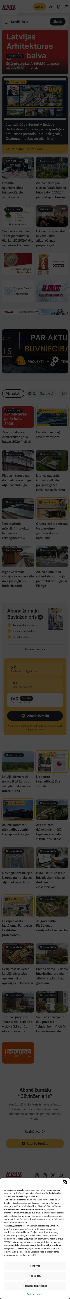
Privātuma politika (35, 1294)
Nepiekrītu (35, 1275)
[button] (64, 1182)
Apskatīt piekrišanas (35, 1285)
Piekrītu (35, 1266)
